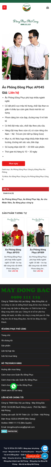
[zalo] (44, 448)
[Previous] (2, 248)
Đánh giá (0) (8, 193)
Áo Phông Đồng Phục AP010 (13, 251)
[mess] (44, 456)
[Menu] (4, 7)
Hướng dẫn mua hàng (10, 369)
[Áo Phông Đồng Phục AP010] (13, 232)
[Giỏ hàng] (47, 7)
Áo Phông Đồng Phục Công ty (22, 169)
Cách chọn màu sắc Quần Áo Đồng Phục (19, 380)
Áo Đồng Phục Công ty (18, 176)
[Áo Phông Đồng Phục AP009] (38, 232)
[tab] (25, 189)
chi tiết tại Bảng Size (33, 134)
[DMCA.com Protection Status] (9, 431)
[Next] (49, 248)
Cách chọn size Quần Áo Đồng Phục (17, 375)
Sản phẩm (5, 346)
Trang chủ (5, 335)
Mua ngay (13, 163)
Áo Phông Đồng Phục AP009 (38, 251)
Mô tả (6, 189)
